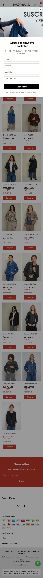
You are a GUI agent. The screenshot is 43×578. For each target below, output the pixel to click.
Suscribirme (21, 86)
